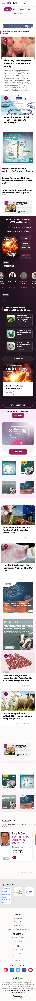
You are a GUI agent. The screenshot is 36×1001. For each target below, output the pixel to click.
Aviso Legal (18, 918)
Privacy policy (18, 922)
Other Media (18, 941)
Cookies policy (18, 925)
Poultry (28, 537)
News (14, 9)
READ (26, 238)
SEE (29, 848)
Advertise (18, 953)
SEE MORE (18, 451)
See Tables (18, 415)
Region (25, 3)
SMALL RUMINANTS (24, 723)
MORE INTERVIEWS (26, 873)
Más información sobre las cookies (18, 929)
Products (28, 9)
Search (7, 18)
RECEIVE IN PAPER (26, 256)
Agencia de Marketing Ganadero (22, 991)
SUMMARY (25, 243)
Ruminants (27, 685)
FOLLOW (12, 287)
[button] (32, 436)
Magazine (8, 9)
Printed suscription (18, 949)
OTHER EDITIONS (18, 405)
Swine (29, 575)
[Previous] (3, 300)
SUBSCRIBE (26, 248)
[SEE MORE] (18, 433)
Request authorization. (18, 990)
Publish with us (18, 957)
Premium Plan (18, 13)
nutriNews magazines (18, 937)
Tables (21, 9)
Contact (18, 960)
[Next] (4, 300)
